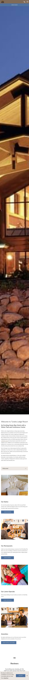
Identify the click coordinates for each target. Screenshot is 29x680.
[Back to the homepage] (2, 1)
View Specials (7, 600)
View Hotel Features (9, 642)
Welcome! (5, 468)
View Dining (7, 557)
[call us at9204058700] (24, 2)
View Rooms (7, 512)
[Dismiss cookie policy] (27, 675)
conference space (4, 441)
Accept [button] (21, 675)
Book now (15, 5)
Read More (6, 678)
